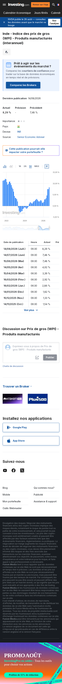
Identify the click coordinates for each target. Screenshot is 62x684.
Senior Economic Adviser (31, 137)
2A (25, 166)
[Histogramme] (5, 166)
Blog (5, 487)
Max (36, 166)
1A (20, 166)
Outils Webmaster (12, 508)
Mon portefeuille (12, 501)
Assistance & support (45, 501)
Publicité (38, 494)
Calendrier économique (17, 12)
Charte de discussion (13, 366)
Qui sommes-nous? (44, 487)
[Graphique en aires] (11, 166)
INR (19, 131)
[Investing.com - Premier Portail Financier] (18, 4)
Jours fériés (41, 12)
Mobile (6, 494)
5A (30, 166)
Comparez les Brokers (23, 85)
